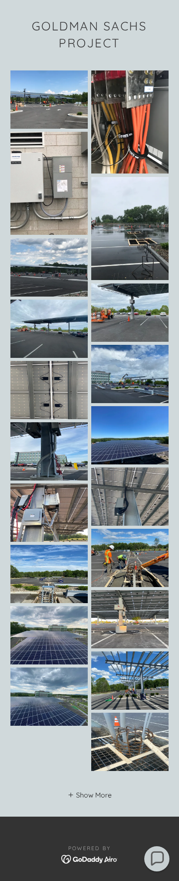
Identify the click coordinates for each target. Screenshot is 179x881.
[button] (89, 794)
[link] (89, 858)
